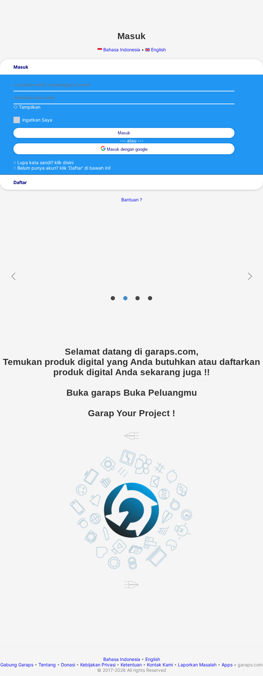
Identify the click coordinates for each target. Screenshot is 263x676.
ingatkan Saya (37, 120)
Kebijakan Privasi (97, 664)
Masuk (124, 133)
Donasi (68, 664)
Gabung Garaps (16, 664)
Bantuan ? (131, 199)
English (158, 49)
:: (43, 162)
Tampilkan (29, 107)
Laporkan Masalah (197, 664)
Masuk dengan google (127, 149)
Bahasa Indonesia (121, 49)
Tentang (47, 664)
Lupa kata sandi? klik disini (45, 162)
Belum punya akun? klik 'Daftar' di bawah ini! (64, 168)
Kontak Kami (160, 664)
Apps (227, 664)
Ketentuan (131, 664)
